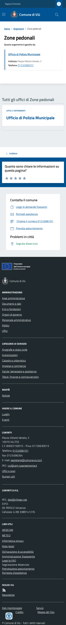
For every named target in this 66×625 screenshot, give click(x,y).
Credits (19, 612)
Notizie (6, 395)
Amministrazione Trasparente (18, 556)
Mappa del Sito (46, 612)
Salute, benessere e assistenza (19, 371)
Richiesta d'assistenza (14, 573)
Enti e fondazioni (11, 309)
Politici (5, 325)
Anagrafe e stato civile (14, 350)
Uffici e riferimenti (15, 110)
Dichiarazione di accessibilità (18, 552)
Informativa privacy (13, 541)
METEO (6, 535)
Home (7, 28)
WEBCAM (7, 530)
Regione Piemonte (12, 3)
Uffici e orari (8, 471)
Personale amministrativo (16, 320)
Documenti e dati (11, 304)
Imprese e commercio (14, 366)
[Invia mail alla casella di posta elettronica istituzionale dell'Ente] (26, 460)
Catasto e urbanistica (14, 360)
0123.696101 (20, 451)
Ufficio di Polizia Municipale (24, 54)
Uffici (5, 331)
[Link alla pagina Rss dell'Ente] (4, 590)
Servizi (39, 608)
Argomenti (18, 28)
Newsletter (8, 595)
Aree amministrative (13, 298)
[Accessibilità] (9, 616)
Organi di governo (12, 314)
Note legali (8, 546)
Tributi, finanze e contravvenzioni (20, 377)
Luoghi (5, 414)
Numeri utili (8, 476)
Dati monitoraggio (12, 608)
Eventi (5, 420)
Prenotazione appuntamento (18, 569)
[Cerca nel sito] (55, 15)
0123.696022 (26, 65)
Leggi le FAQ (9, 560)
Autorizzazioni (10, 355)
